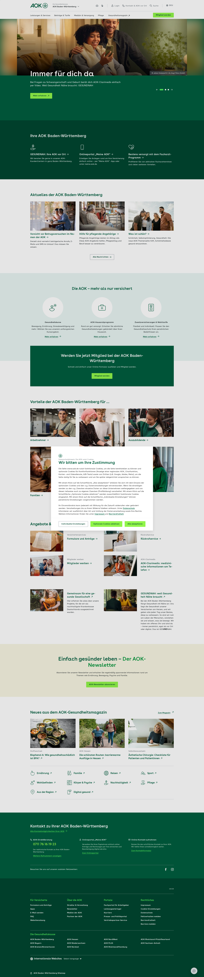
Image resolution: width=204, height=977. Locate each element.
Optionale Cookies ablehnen (106, 524)
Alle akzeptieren (135, 524)
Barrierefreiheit (116, 514)
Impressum (100, 514)
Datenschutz (129, 508)
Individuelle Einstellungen (73, 524)
